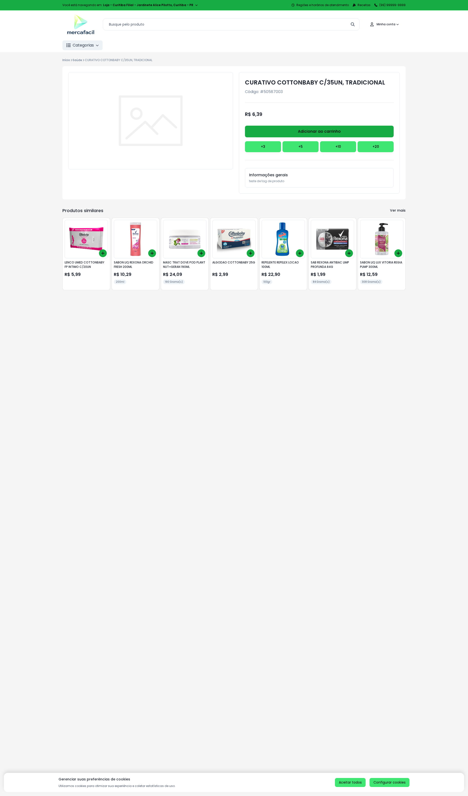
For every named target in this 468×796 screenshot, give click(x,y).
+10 (338, 146)
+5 (300, 146)
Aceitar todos (350, 782)
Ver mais (398, 210)
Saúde (77, 60)
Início (66, 60)
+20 (375, 146)
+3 (263, 146)
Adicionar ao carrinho (319, 131)
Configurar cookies (389, 782)
